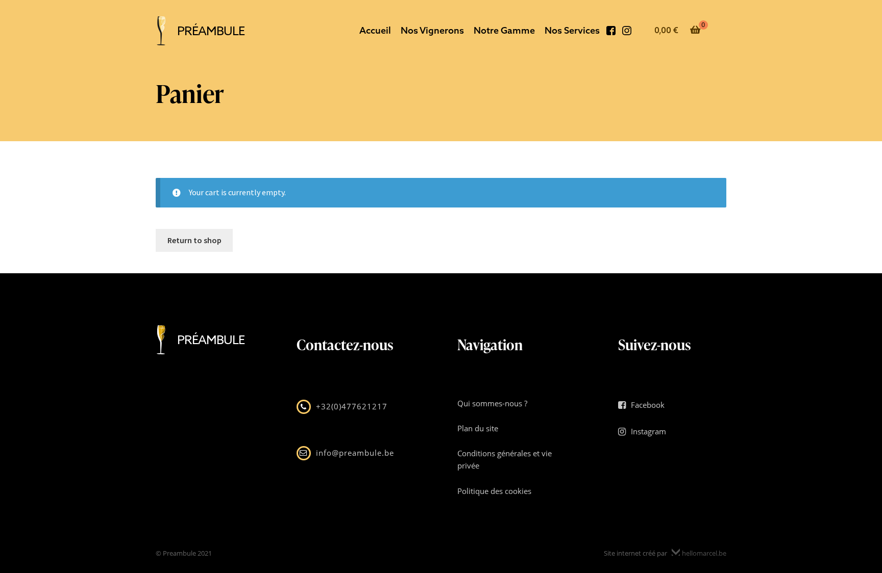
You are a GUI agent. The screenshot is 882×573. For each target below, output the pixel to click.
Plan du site (477, 428)
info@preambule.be (355, 453)
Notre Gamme (504, 30)
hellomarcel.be (703, 553)
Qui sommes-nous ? (492, 403)
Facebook (610, 33)
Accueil (375, 30)
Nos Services (572, 30)
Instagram (626, 33)
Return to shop (194, 240)
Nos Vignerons (432, 30)
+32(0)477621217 (351, 406)
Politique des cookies (494, 491)
